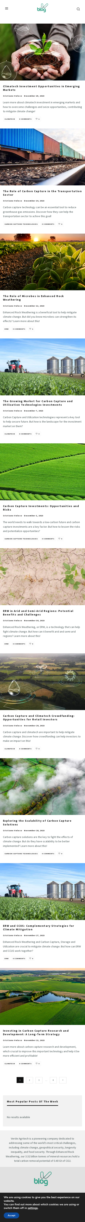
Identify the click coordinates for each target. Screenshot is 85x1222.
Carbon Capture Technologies (21, 224)
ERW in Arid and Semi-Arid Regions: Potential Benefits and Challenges (38, 612)
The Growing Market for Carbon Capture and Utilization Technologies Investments (38, 402)
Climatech (10, 119)
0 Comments (25, 119)
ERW (7, 329)
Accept (11, 1215)
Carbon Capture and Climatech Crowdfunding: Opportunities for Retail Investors (39, 717)
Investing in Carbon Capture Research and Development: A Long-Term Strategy (36, 1032)
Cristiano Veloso (12, 96)
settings (33, 1208)
